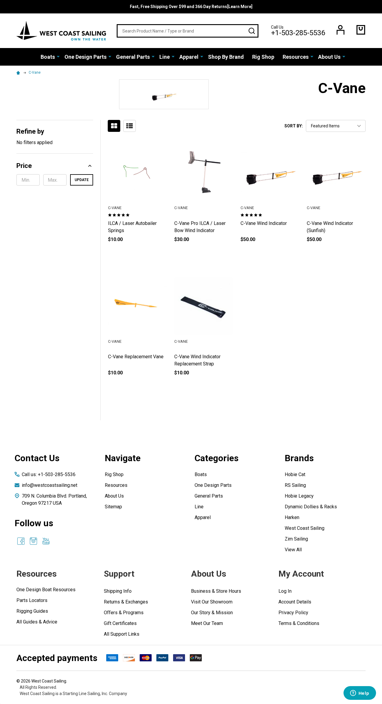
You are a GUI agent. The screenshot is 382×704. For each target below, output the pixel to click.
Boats (48, 57)
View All (293, 549)
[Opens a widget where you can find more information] (359, 693)
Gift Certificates (120, 623)
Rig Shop (263, 57)
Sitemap (113, 507)
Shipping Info (118, 591)
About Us (329, 57)
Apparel (188, 57)
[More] (58, 56)
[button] (54, 166)
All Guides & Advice (36, 622)
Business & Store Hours (216, 591)
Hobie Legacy (299, 496)
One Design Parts (85, 57)
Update (82, 180)
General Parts (133, 57)
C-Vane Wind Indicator (264, 223)
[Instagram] (33, 541)
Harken (292, 517)
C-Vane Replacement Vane (136, 356)
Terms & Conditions (298, 623)
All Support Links (121, 634)
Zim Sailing (296, 539)
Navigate (123, 458)
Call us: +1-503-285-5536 (49, 474)
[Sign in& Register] (340, 30)
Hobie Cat (295, 474)
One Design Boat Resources (46, 589)
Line (164, 57)
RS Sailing (295, 485)
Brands (299, 458)
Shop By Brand (226, 57)
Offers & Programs (124, 612)
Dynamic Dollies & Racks (311, 507)
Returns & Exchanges (126, 602)
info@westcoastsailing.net (49, 485)
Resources (296, 57)
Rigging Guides (32, 611)
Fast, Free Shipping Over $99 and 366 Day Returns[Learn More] (191, 6)
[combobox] (187, 31)
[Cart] (361, 30)
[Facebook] (21, 541)
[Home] (19, 72)
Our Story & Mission (212, 612)
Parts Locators (31, 600)
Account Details (294, 602)
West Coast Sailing (304, 528)
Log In (285, 591)
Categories (216, 458)
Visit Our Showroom (211, 602)
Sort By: (293, 125)
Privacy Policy (293, 612)
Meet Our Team (207, 623)
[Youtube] (46, 541)
